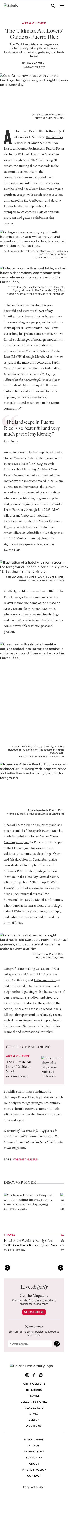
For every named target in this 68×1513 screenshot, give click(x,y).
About (34, 1463)
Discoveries (34, 1439)
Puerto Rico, (26, 1097)
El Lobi (40, 974)
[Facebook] (34, 1375)
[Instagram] (27, 1375)
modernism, (55, 340)
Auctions (34, 1426)
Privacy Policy (34, 1469)
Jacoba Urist (36, 62)
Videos (33, 1445)
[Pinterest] (41, 1375)
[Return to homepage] (34, 1366)
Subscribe (34, 1312)
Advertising (34, 1451)
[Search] (53, 5)
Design (33, 1420)
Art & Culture (34, 1384)
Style (34, 1414)
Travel (33, 1396)
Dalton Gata (12, 550)
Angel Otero (52, 854)
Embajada (42, 871)
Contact (34, 1475)
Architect (43, 469)
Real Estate (34, 1408)
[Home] (13, 5)
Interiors (34, 1390)
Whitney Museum (25, 1159)
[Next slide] (60, 1267)
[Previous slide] (7, 1267)
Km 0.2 (24, 974)
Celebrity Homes (34, 1402)
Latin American (45, 980)
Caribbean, (36, 200)
